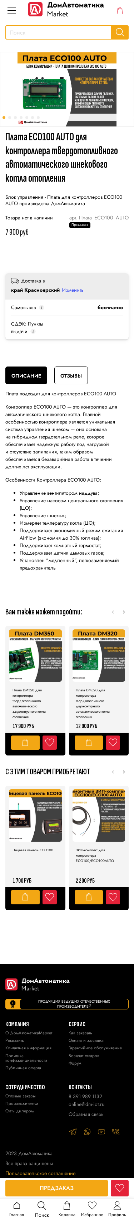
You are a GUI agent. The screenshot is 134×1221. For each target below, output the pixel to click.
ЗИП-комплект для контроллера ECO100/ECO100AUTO (95, 855)
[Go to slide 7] (38, 117)
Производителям (21, 1104)
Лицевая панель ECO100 (33, 850)
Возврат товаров (84, 1056)
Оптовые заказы (20, 1096)
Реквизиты (15, 1041)
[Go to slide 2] (9, 117)
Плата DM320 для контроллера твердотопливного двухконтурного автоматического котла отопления (93, 703)
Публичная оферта (23, 1068)
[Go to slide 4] (21, 117)
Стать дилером (19, 1111)
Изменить (73, 290)
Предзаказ (57, 1188)
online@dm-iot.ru (86, 1104)
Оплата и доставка (86, 1041)
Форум (75, 1063)
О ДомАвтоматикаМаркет (28, 1033)
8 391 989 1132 (85, 1096)
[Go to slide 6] (32, 117)
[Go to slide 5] (26, 117)
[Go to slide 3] (15, 117)
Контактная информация (28, 1048)
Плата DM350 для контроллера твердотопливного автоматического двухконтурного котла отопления (29, 703)
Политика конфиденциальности (26, 1059)
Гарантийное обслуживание (95, 1048)
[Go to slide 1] (4, 117)
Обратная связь (86, 1114)
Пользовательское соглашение (40, 1173)
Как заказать (80, 1033)
